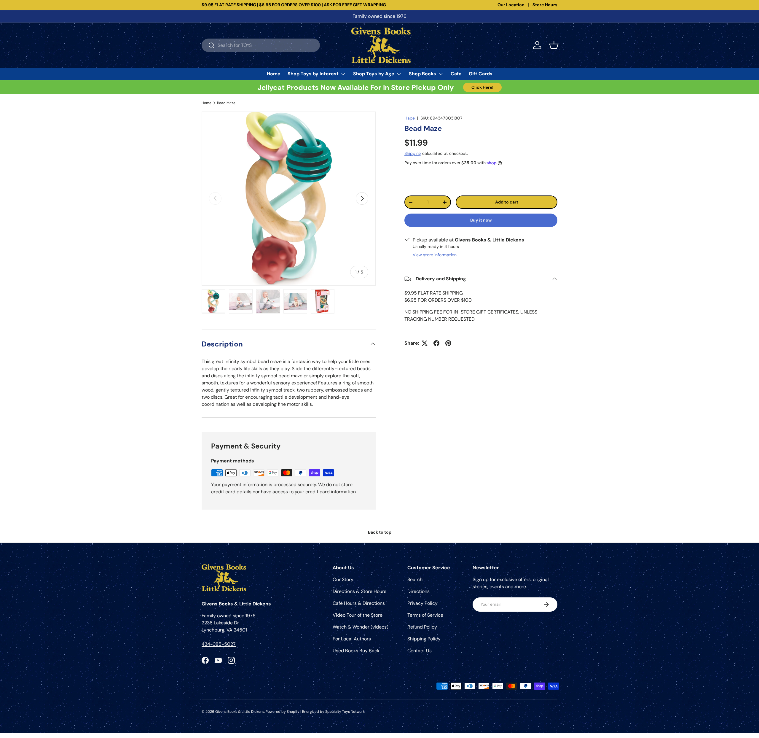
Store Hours (544, 4)
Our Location (511, 4)
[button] (553, 45)
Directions (418, 591)
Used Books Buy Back (356, 651)
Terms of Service (425, 615)
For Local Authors (352, 639)
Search (414, 579)
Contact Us (419, 651)
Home (273, 74)
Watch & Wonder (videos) (360, 627)
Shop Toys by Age (373, 74)
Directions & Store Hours (359, 591)
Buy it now (481, 220)
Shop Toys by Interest (313, 74)
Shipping (412, 153)
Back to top (379, 532)
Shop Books (422, 74)
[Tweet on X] (424, 343)
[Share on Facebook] (436, 343)
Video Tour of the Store (357, 615)
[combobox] (261, 45)
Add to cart (506, 202)
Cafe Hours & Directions (359, 603)
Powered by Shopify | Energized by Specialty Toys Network (315, 711)
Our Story (343, 579)
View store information (435, 254)
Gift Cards (480, 74)
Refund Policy (422, 627)
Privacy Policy (422, 603)
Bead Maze (226, 103)
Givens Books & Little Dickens (239, 711)
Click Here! (482, 87)
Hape (409, 118)
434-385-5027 (219, 644)
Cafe (456, 74)
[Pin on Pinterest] (448, 343)
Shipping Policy (424, 639)
